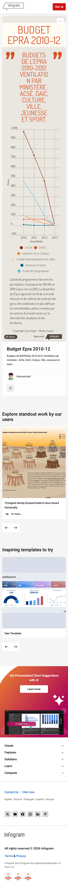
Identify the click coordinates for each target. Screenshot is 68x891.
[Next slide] (15, 527)
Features (10, 752)
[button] (27, 248)
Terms (9, 856)
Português (29, 799)
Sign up (59, 6)
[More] (60, 21)
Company (11, 773)
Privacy (21, 856)
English (8, 799)
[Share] (10, 388)
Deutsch (17, 799)
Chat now (28, 792)
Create (9, 745)
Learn (8, 766)
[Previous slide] (6, 527)
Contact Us (12, 792)
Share (12, 337)
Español (40, 799)
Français (49, 799)
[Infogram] (13, 7)
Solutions (11, 759)
